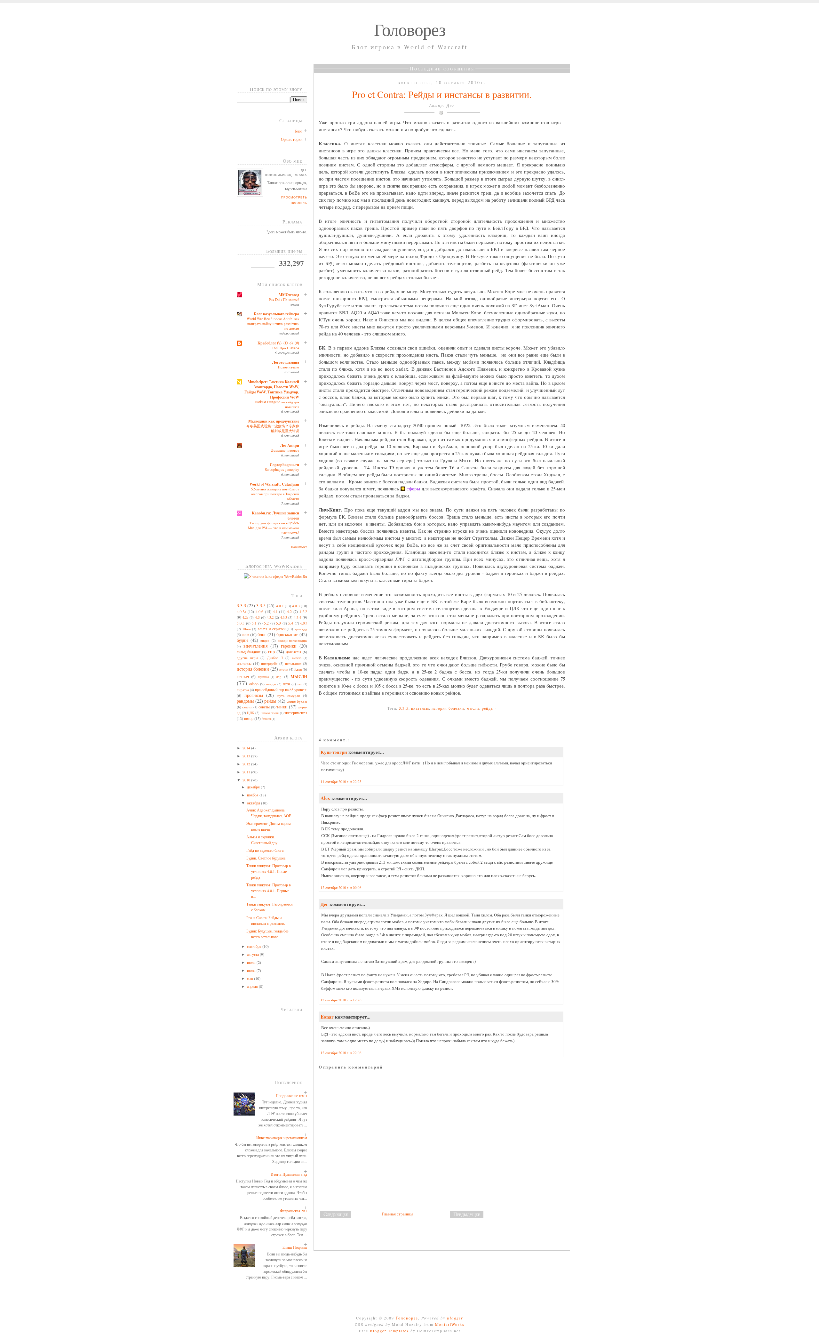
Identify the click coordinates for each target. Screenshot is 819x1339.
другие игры (247, 658)
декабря (254, 786)
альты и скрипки (271, 628)
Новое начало (288, 367)
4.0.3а (241, 611)
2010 (247, 779)
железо (296, 658)
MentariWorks (450, 1324)
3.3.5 (261, 605)
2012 (247, 763)
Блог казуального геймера (276, 314)
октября (254, 802)
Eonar (327, 1016)
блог (262, 634)
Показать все (299, 547)
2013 (247, 755)
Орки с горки (291, 139)
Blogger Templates (389, 1330)
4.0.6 (259, 611)
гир (271, 652)
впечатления (255, 646)
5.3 (278, 622)
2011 (247, 771)
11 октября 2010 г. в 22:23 (341, 781)
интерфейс (269, 663)
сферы (413, 488)
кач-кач (243, 676)
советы (264, 706)
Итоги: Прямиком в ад (289, 1174)
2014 (247, 747)
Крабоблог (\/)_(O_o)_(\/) (278, 343)
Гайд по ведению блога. (265, 850)
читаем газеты (270, 713)
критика (263, 677)
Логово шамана (285, 362)
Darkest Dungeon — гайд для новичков (277, 404)
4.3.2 (270, 617)
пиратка (243, 690)
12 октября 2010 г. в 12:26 (341, 999)
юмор (248, 718)
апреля (253, 986)
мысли (298, 676)
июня (252, 970)
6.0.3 (303, 623)
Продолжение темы (291, 1095)
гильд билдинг (248, 651)
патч (286, 683)
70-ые (247, 629)
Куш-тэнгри (334, 751)
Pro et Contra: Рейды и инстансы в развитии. (442, 94)
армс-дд (301, 629)
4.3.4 (297, 617)
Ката (298, 669)
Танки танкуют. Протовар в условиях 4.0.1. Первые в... (268, 890)
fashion (266, 719)
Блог (298, 130)
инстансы (244, 663)
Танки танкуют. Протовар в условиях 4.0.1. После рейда (268, 871)
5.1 (254, 622)
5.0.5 (240, 622)
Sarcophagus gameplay (282, 469)
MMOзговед (289, 294)
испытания (293, 663)
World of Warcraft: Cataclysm (274, 484)
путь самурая (288, 695)
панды (271, 684)
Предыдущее (466, 1214)
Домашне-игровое (285, 450)
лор (279, 676)
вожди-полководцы (292, 640)
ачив (245, 634)
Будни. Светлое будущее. (266, 857)
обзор (253, 683)
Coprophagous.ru (284, 464)
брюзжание (287, 634)
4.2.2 (303, 611)
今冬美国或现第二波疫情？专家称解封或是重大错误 (272, 428)
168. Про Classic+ (285, 347)
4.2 (289, 611)
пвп (300, 684)
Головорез (409, 29)
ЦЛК (250, 713)
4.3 (257, 617)
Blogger (455, 1317)
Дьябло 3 (274, 658)
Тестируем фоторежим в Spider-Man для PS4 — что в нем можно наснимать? (273, 527)
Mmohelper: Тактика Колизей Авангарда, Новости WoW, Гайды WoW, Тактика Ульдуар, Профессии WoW (271, 389)
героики (289, 646)
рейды (270, 701)
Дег (324, 903)
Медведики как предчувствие (273, 421)
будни (242, 640)
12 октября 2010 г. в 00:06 (341, 887)
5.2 (266, 622)
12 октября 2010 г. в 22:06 (341, 1052)
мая (250, 978)
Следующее (335, 1214)
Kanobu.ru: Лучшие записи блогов (275, 515)
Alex (325, 798)
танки (282, 707)
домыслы (293, 651)
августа (253, 954)
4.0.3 (296, 605)
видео (264, 640)
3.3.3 (241, 605)
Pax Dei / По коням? (284, 299)
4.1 (275, 611)
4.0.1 (280, 605)
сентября (254, 946)
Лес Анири (289, 445)
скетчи (247, 707)
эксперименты (295, 712)
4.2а (245, 617)
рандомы (245, 701)
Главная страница (397, 1214)
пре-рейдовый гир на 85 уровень (281, 689)
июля (252, 962)
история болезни (253, 669)
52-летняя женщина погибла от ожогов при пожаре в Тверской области (275, 494)
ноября (253, 794)
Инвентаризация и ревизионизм (281, 1137)
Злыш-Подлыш (294, 1247)
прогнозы (253, 695)
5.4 (290, 622)
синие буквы (297, 701)
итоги (283, 669)
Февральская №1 (293, 1210)
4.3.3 (283, 617)
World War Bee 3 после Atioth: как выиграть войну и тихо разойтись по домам (273, 323)
